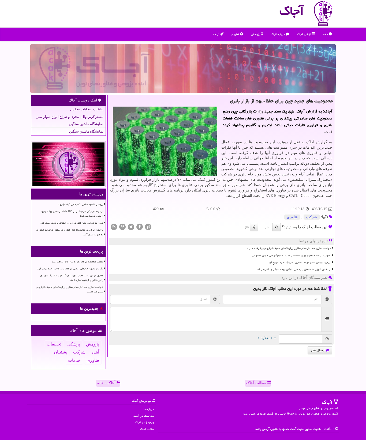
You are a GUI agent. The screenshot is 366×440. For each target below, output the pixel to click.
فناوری (235, 34)
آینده (216, 34)
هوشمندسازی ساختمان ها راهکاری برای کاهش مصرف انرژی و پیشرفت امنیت (289, 248)
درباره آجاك (278, 34)
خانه (326, 34)
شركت (311, 217)
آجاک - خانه (107, 383)
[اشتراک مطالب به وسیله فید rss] (114, 227)
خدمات (74, 360)
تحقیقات (54, 344)
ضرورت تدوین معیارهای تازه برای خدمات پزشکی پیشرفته (71, 222)
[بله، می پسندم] (276, 227)
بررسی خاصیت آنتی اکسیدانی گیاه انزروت (80, 204)
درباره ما (149, 409)
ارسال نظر (318, 350)
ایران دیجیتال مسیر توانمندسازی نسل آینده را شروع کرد (299, 262)
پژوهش (256, 34)
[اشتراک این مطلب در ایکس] (131, 227)
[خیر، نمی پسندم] (254, 227)
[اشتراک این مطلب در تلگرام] (148, 227)
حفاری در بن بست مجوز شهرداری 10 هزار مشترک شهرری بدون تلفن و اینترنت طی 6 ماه (71, 278)
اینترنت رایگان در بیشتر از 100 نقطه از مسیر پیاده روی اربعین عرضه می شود (72, 214)
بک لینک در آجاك (143, 416)
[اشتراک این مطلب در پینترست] (122, 227)
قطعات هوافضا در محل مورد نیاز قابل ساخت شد (77, 261)
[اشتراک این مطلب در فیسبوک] (139, 227)
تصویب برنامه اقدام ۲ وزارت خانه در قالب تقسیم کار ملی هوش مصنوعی (291, 255)
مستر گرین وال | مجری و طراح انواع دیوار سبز (70, 117)
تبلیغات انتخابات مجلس (86, 109)
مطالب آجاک (256, 383)
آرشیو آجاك (304, 34)
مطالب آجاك (147, 429)
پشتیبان (60, 352)
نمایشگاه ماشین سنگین (86, 124)
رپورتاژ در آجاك (144, 422)
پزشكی (73, 344)
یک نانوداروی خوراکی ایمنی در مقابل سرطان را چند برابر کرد (70, 268)
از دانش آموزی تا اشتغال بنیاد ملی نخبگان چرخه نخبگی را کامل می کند (293, 269)
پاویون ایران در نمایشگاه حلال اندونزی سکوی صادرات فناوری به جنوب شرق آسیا (69, 232)
